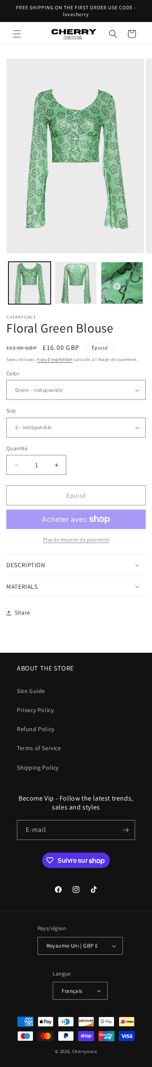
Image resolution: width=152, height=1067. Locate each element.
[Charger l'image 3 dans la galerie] (122, 283)
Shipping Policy (38, 767)
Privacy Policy (35, 710)
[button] (17, 34)
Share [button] (22, 612)
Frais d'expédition (55, 359)
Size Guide (31, 691)
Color (12, 373)
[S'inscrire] (125, 830)
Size (11, 410)
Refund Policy (35, 729)
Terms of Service (39, 748)
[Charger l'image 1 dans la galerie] (29, 283)
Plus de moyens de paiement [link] (76, 539)
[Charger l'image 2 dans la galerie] (76, 283)
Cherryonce (84, 1051)
